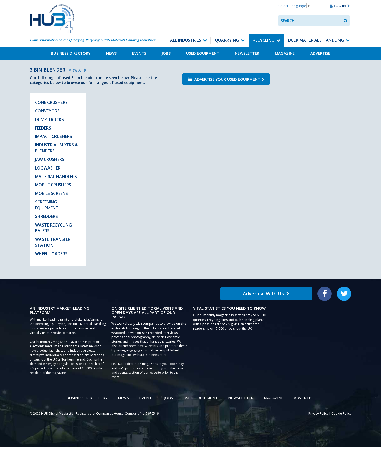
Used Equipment (202, 53)
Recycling (263, 40)
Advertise (320, 53)
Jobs (166, 53)
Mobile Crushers (53, 185)
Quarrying (227, 40)
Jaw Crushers (49, 159)
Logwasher (47, 168)
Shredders (46, 216)
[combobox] (319, 20)
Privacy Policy (318, 413)
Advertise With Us (263, 294)
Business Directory (70, 53)
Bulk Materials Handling (316, 40)
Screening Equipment (47, 205)
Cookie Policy (341, 413)
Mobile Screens (51, 193)
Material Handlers (56, 176)
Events (139, 53)
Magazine (285, 53)
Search (287, 20)
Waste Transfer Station (52, 242)
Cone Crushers (51, 102)
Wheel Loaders (51, 254)
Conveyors (47, 111)
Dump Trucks (49, 119)
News (111, 53)
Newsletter (247, 53)
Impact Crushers (53, 136)
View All (76, 70)
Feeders (43, 128)
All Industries (185, 40)
